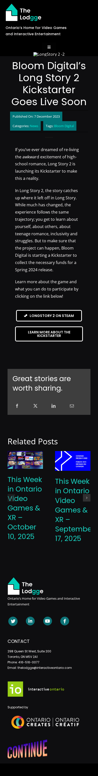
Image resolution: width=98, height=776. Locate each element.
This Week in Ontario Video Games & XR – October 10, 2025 (25, 508)
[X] (35, 406)
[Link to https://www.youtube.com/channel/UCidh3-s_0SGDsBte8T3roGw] (47, 621)
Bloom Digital (64, 126)
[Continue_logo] (27, 741)
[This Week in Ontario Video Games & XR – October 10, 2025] (25, 454)
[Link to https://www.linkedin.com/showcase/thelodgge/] (30, 621)
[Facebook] (17, 406)
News (34, 126)
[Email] (71, 406)
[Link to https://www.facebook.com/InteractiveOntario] (64, 621)
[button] (11, 498)
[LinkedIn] (53, 406)
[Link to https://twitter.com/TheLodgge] (13, 621)
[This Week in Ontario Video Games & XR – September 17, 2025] (72, 454)
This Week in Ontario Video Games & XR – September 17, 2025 (74, 510)
